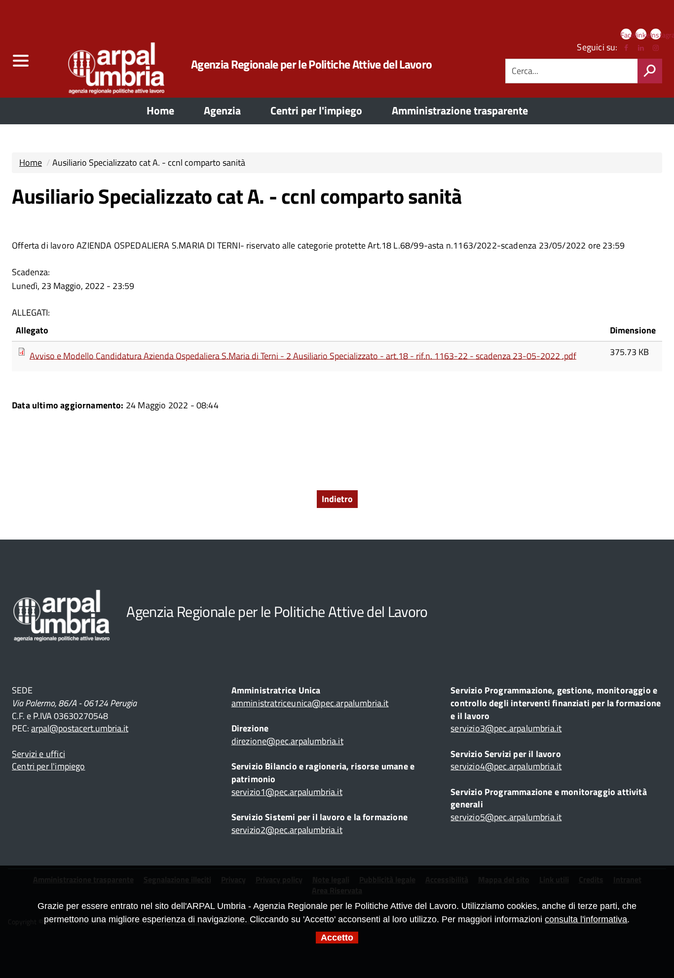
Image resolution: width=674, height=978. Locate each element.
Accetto (337, 937)
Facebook (626, 34)
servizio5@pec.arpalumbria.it (506, 817)
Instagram (655, 34)
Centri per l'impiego (48, 766)
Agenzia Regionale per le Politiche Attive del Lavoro (311, 64)
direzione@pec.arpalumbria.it (287, 741)
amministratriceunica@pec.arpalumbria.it (310, 703)
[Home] (101, 64)
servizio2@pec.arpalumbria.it (286, 829)
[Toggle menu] (20, 61)
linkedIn (641, 34)
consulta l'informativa (586, 919)
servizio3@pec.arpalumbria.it (506, 728)
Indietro (337, 499)
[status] (649, 71)
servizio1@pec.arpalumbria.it (286, 791)
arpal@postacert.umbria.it (79, 728)
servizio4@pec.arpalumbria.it (506, 766)
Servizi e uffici (38, 754)
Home (30, 162)
